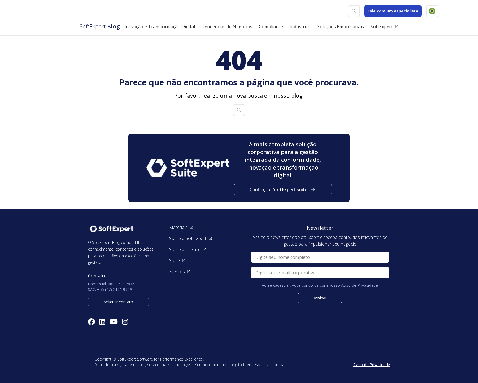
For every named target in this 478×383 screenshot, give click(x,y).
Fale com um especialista (393, 11)
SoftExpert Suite (185, 249)
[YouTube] (114, 321)
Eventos (177, 272)
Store (174, 260)
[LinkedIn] (102, 321)
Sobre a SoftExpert (187, 238)
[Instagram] (125, 321)
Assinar (320, 297)
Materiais (178, 227)
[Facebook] (91, 321)
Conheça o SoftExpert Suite (278, 189)
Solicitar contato (118, 301)
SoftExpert (382, 27)
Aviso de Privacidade (371, 364)
